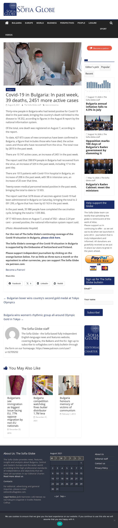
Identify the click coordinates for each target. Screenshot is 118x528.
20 (72, 478)
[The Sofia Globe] (7, 23)
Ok (59, 524)
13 (72, 473)
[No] (114, 520)
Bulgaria (17, 23)
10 (57, 473)
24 (57, 484)
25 (62, 484)
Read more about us (13, 476)
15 (81, 473)
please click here (50, 237)
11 (62, 473)
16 (53, 478)
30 (53, 489)
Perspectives (67, 23)
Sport (103, 28)
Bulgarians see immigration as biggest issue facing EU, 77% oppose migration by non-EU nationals (15, 411)
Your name (89, 299)
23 (53, 484)
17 (57, 478)
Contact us (100, 463)
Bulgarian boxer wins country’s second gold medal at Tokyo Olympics (41, 300)
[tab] (92, 67)
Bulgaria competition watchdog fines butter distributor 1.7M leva (41, 405)
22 (81, 478)
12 (67, 473)
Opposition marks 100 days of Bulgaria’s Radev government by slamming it (98, 147)
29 (81, 484)
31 (57, 489)
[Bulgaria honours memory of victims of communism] (68, 377)
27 (72, 484)
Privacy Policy (101, 468)
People (81, 23)
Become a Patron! (15, 269)
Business (52, 23)
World (40, 23)
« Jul (57, 496)
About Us (99, 454)
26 (67, 484)
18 (62, 478)
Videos (9, 34)
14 (76, 473)
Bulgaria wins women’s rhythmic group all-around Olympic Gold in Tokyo (39, 317)
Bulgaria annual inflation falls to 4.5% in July (96, 106)
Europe (29, 23)
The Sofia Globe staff (32, 105)
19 (67, 478)
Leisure (93, 23)
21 (76, 478)
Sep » (62, 496)
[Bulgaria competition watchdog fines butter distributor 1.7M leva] (42, 377)
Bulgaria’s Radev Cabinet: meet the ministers (98, 187)
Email (88, 288)
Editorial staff (101, 458)
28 (76, 484)
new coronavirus (52, 105)
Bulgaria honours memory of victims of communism (67, 404)
